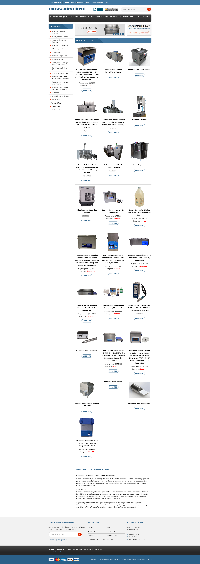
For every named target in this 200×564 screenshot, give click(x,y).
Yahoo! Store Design (134, 559)
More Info (87, 90)
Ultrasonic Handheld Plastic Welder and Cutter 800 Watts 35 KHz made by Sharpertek (139, 307)
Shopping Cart (112, 535)
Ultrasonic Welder (57, 59)
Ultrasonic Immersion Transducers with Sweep (60, 78)
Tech (87, 2)
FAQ (108, 527)
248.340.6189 (133, 537)
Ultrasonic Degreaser (80, 17)
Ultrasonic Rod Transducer (87, 350)
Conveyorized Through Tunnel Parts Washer (59, 63)
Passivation (55, 52)
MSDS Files (55, 100)
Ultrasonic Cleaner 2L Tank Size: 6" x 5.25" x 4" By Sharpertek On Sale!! (87, 443)
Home (67, 2)
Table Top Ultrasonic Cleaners (58, 32)
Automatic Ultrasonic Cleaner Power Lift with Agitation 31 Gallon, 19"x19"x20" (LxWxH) (113, 122)
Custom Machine (97, 2)
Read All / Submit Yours (56, 552)
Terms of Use (56, 103)
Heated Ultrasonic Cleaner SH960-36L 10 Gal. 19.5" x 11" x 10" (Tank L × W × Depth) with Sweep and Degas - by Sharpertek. (113, 355)
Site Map (110, 540)
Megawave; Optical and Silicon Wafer (60, 83)
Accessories (55, 106)
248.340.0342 (56, 2)
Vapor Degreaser (139, 165)
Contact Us (111, 531)
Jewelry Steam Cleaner (59, 37)
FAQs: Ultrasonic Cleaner (60, 96)
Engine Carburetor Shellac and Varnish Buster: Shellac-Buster (139, 212)
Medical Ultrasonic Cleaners (61, 73)
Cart (106, 2)
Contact (80, 2)
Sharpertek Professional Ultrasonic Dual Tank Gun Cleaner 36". (87, 307)
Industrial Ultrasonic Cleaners (104, 17)
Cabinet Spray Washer (59, 49)
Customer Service (57, 110)
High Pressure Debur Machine (59, 69)
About (73, 2)
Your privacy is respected (58, 540)
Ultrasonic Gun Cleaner (130, 17)
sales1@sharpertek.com (137, 539)
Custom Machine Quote (58, 17)
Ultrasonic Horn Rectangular (139, 403)
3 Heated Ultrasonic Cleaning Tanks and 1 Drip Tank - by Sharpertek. (139, 257)
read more (87, 549)
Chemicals (147, 17)
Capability (91, 535)
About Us (91, 531)
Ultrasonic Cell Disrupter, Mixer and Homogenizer (60, 88)
